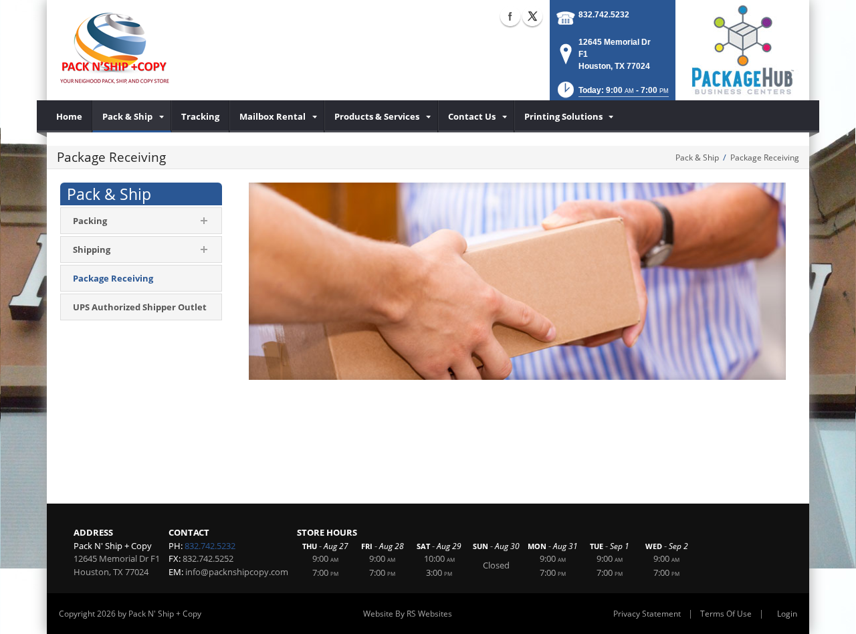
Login (787, 613)
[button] (612, 94)
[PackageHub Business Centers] (742, 49)
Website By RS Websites (407, 613)
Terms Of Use (726, 613)
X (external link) (532, 16)
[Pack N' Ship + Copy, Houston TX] (115, 50)
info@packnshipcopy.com (236, 572)
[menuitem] (69, 116)
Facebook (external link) (510, 16)
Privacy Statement (647, 613)
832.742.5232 (603, 14)
